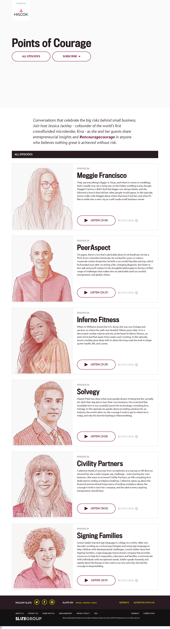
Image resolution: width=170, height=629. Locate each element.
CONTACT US (33, 614)
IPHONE (79, 603)
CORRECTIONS (148, 614)
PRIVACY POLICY (83, 614)
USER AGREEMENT (65, 614)
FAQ (95, 614)
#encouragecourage (97, 137)
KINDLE (94, 603)
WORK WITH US (48, 614)
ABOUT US (19, 614)
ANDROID (86, 603)
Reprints (124, 602)
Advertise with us (144, 602)
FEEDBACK (135, 614)
